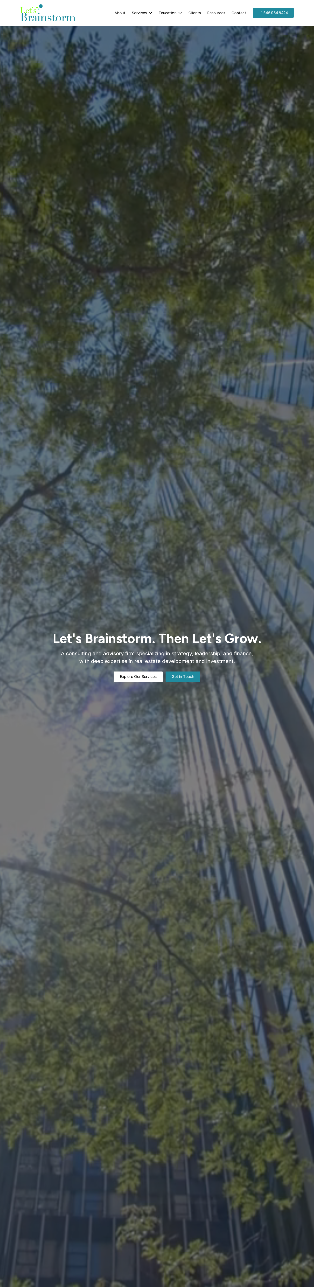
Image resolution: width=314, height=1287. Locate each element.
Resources (216, 12)
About (119, 12)
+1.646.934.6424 (273, 13)
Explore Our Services (138, 676)
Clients (194, 12)
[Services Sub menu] (150, 13)
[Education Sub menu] (180, 13)
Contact (239, 12)
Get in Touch (183, 676)
